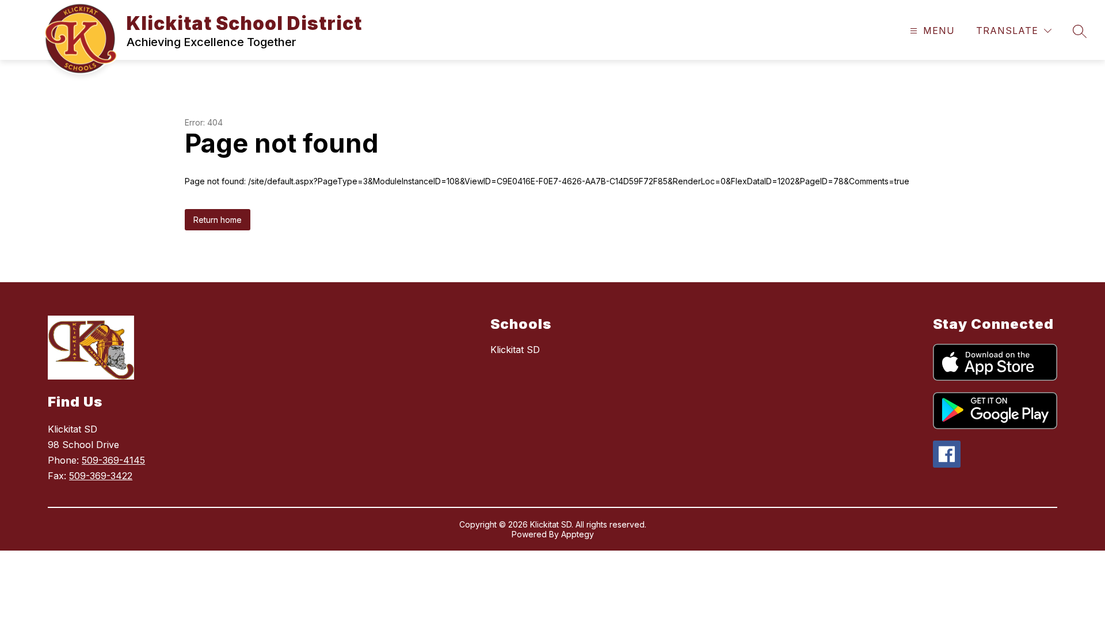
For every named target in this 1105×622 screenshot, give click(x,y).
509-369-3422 (100, 475)
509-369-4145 (113, 460)
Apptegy (577, 534)
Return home (217, 220)
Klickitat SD (515, 349)
